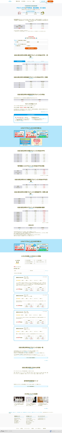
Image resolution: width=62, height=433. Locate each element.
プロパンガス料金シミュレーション (30, 419)
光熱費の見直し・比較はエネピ (12, 412)
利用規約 (32, 428)
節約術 (33, 1)
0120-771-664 (43, 1)
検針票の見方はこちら (44, 111)
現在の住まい (18, 45)
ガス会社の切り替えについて (41, 418)
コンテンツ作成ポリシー (38, 428)
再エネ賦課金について (17, 421)
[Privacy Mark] (51, 431)
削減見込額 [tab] (42, 61)
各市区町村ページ (26, 351)
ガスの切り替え (23, 1)
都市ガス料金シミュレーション (30, 421)
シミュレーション (29, 1)
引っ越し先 (28, 45)
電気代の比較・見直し (17, 418)
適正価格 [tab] (31, 61)
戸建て (18, 41)
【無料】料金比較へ (31, 48)
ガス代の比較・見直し (29, 418)
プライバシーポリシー (27, 428)
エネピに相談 (20, 120)
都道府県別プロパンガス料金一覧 (27, 412)
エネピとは (17, 428)
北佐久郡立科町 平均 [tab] (19, 61)
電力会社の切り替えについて (41, 419)
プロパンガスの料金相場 (29, 420)
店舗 (38, 41)
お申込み (50, 1)
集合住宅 (28, 41)
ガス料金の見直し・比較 (19, 412)
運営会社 (22, 428)
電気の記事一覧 (16, 422)
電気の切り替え (18, 1)
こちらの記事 (36, 352)
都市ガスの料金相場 (28, 422)
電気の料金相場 (16, 420)
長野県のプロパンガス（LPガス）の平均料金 (37, 412)
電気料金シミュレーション (17, 419)
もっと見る (45, 360)
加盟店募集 (44, 428)
